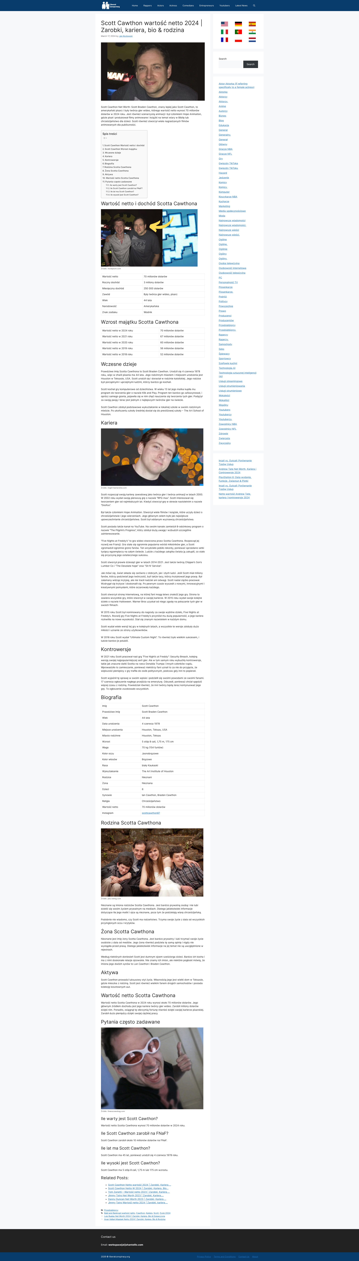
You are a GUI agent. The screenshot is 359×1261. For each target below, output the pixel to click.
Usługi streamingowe (230, 381)
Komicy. (223, 187)
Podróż (223, 296)
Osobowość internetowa (232, 268)
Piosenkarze (226, 287)
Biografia (109, 163)
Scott (156, 1213)
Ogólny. (223, 258)
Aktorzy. (223, 101)
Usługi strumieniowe (230, 390)
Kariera (108, 156)
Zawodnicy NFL (227, 428)
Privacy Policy (204, 1256)
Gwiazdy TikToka (228, 163)
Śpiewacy (224, 353)
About (255, 1256)
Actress (173, 5)
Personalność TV (228, 282)
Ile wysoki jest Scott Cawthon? (124, 195)
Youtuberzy (225, 414)
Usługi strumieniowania (232, 386)
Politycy (223, 301)
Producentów (226, 320)
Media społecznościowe (232, 211)
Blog (221, 120)
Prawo (222, 311)
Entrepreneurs (206, 5)
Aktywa (109, 174)
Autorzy (223, 111)
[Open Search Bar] (254, 5)
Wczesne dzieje (113, 152)
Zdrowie (223, 433)
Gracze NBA (226, 149)
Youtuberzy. (225, 419)
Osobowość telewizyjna (232, 272)
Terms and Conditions (225, 1256)
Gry (221, 158)
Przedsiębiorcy (111, 1210)
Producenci (225, 315)
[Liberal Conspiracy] (110, 5)
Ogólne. (223, 244)
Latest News (241, 5)
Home (135, 5)
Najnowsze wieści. (229, 234)
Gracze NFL (225, 153)
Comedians (188, 5)
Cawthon (140, 1213)
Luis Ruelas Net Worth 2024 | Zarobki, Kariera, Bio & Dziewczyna (134, 1216)
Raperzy (223, 334)
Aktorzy (223, 96)
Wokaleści (224, 395)
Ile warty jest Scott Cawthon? (123, 185)
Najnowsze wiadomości (232, 220)
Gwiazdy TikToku (228, 168)
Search (223, 58)
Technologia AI (227, 368)
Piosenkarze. (226, 292)
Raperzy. (223, 339)
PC (220, 277)
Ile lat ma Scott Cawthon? (122, 191)
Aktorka (223, 92)
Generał (223, 139)
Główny (223, 144)
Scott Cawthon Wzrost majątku (121, 149)
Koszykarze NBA (228, 196)
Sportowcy (225, 358)
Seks (221, 349)
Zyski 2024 (165, 1213)
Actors (160, 5)
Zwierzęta (224, 438)
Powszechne (226, 306)
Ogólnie (223, 249)
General (223, 130)
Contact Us (243, 1256)
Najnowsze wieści (229, 230)
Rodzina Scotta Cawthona (117, 167)
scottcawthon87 (151, 813)
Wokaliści (224, 400)
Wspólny (223, 405)
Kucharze (224, 201)
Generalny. (225, 134)
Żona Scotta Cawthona (117, 170)
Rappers (147, 5)
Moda (222, 215)
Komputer (224, 192)
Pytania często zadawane (118, 181)
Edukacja (224, 125)
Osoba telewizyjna (229, 263)
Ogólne (223, 239)
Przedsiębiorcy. (227, 330)
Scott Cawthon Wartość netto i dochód (124, 145)
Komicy (223, 182)
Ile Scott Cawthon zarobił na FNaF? (126, 188)
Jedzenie (224, 177)
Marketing (224, 206)
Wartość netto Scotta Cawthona (122, 178)
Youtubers (224, 5)
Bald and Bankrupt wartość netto (119, 1213)
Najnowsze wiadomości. (232, 225)
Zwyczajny (225, 443)
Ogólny (223, 253)
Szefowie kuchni (228, 363)
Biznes (222, 115)
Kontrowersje (111, 160)
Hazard (223, 173)
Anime (222, 106)
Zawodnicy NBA (228, 424)
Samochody (225, 344)
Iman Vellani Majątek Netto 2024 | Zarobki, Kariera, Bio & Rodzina (134, 1219)
